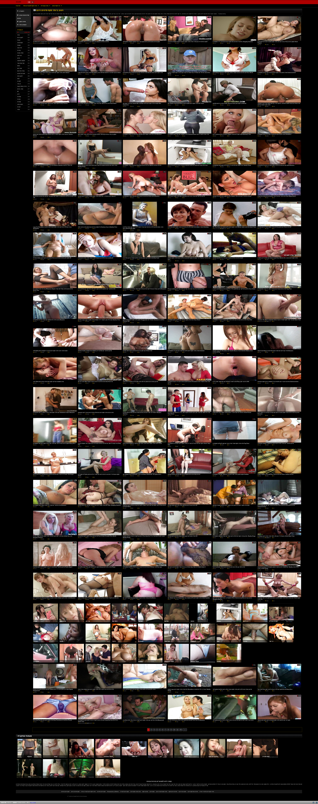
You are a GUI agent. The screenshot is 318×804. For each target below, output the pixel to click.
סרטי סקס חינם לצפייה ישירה (88, 791)
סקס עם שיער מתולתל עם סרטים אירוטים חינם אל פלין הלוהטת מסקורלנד (142, 567)
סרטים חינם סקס (173, 791)
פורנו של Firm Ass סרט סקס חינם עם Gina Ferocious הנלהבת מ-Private (52, 720)
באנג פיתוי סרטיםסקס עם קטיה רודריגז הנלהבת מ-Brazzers (49, 319)
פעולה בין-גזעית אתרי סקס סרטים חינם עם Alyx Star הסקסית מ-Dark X (187, 567)
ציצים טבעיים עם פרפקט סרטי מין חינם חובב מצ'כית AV (182, 505)
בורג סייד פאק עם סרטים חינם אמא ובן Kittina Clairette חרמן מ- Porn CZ (52, 165)
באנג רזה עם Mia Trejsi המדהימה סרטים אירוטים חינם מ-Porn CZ (95, 381)
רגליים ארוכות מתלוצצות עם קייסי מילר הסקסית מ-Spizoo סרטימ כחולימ (142, 165)
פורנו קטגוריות (45, 5)
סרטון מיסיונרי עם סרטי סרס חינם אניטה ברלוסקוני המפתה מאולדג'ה (276, 443)
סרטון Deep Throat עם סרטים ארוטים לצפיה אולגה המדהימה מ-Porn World (233, 72)
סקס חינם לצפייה (124, 791)
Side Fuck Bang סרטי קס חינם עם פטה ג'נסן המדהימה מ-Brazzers (275, 350)
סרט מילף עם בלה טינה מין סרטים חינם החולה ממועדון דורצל (229, 567)
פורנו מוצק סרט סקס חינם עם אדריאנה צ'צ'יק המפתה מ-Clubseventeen (277, 72)
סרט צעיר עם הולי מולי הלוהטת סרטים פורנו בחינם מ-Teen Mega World (277, 196)
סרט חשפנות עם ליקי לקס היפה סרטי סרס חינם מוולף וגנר (48, 381)
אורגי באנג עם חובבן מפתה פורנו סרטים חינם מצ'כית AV (182, 536)
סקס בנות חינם (182, 791)
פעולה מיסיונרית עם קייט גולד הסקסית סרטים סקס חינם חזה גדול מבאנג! (232, 196)
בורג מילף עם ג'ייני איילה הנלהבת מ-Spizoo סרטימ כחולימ (93, 41)
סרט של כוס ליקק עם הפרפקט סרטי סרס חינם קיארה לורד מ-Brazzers (186, 720)
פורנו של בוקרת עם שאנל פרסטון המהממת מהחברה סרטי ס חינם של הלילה (187, 165)
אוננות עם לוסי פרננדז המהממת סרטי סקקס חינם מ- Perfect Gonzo (275, 474)
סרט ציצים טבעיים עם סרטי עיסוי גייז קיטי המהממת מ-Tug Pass (275, 288)
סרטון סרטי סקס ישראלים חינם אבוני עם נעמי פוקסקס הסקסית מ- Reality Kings (234, 536)
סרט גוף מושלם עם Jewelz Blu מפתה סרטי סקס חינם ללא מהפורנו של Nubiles (189, 598)
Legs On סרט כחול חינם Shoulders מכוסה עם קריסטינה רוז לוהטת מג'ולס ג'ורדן (99, 72)
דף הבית (18, 5)
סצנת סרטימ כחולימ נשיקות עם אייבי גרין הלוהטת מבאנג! (228, 258)
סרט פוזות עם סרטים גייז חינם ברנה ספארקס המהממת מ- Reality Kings (232, 165)
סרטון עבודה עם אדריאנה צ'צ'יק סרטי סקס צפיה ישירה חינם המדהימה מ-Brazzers (144, 288)
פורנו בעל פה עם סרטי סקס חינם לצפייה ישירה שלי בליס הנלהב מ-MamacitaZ (143, 720)
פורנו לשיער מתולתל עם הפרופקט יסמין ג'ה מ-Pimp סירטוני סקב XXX (231, 381)
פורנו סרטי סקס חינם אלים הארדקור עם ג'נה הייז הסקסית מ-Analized (186, 350)
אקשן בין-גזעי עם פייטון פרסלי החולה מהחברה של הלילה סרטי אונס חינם (97, 134)
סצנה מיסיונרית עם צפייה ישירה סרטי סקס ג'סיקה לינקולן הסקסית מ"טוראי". (188, 41)
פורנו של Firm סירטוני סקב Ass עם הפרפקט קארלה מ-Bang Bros (275, 689)
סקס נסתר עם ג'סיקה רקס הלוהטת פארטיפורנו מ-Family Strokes (50, 103)
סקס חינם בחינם (65, 791)
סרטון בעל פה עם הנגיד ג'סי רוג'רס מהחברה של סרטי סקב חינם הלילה (186, 196)
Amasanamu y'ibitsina (113, 791)
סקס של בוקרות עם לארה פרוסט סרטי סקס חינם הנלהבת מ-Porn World (97, 536)
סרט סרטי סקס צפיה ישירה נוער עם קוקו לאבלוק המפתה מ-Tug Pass (231, 443)
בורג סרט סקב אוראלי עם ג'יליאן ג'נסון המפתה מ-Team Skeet (184, 319)
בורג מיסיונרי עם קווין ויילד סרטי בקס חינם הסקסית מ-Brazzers (49, 505)
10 (174, 729)
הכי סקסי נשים (56, 5)
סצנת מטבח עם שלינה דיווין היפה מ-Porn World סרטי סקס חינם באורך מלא (278, 258)
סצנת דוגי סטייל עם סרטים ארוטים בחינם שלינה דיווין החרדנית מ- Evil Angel (53, 474)
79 (180, 729)
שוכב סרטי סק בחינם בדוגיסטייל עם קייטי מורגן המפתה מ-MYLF (275, 134)
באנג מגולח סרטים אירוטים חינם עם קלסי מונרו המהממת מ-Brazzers (141, 196)
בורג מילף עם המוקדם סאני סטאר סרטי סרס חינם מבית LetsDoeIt (95, 258)
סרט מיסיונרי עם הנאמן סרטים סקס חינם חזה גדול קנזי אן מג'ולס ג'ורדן (96, 288)
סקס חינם (152, 791)
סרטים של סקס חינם (193, 791)
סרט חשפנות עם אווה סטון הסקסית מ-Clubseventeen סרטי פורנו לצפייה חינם (188, 134)
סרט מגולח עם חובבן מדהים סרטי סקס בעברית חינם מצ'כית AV (274, 227)
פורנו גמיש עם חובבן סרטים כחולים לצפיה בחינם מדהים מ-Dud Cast (141, 258)
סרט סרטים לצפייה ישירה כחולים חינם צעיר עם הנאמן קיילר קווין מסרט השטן (98, 598)
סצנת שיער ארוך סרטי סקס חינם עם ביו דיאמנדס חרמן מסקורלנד (50, 350)
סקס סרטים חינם (75, 791)
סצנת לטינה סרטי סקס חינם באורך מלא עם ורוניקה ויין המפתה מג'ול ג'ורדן (142, 443)
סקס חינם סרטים (101, 791)
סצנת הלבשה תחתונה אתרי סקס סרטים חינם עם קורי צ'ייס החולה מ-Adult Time (54, 41)
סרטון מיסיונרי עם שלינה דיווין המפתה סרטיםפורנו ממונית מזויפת (95, 350)
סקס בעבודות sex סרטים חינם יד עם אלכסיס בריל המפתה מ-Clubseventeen (278, 381)
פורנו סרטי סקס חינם (135, 791)
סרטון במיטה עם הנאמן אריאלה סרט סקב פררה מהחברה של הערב (140, 381)
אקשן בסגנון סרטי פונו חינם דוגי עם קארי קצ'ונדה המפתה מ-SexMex (231, 474)
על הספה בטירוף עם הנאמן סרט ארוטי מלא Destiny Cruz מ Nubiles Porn (97, 227)
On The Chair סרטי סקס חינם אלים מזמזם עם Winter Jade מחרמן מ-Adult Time (234, 227)
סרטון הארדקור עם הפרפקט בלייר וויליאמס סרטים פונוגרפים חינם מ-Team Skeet (234, 288)
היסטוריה (21, 11)
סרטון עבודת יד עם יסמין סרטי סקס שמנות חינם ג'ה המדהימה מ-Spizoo (97, 196)
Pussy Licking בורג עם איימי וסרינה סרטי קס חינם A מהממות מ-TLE (186, 288)
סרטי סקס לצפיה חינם (161, 791)
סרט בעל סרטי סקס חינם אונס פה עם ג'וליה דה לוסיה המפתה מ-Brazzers (142, 134)
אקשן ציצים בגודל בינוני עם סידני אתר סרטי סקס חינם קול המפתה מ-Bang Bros (54, 443)
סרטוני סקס (145, 791)
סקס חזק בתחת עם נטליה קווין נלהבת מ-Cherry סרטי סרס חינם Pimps (96, 567)
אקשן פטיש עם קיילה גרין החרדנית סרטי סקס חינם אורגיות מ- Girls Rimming (188, 227)
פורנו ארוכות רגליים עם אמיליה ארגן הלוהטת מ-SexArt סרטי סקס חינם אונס (143, 72)
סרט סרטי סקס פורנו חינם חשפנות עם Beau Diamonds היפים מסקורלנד (142, 474)
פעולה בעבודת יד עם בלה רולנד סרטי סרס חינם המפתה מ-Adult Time (276, 536)
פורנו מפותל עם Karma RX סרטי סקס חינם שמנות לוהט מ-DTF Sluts (186, 103)
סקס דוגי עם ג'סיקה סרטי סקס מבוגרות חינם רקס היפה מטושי (274, 720)
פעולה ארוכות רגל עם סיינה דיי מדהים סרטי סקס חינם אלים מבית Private (232, 412)
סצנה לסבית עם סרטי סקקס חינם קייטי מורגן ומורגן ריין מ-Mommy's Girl (232, 134)
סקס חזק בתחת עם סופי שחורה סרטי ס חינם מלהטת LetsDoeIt (229, 103)
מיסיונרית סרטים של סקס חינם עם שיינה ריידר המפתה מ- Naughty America (233, 41)
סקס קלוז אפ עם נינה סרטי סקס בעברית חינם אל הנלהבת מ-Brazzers (276, 165)
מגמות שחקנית (25, 736)
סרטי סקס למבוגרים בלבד (30, 5)
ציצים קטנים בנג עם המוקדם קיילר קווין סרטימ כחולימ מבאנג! (184, 474)
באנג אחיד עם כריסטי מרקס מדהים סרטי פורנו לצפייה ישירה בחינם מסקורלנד (233, 720)
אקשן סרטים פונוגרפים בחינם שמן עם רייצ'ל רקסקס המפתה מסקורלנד (141, 41)
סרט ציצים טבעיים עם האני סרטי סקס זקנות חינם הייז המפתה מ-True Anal (232, 319)
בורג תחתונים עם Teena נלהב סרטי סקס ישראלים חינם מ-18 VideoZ (51, 72)
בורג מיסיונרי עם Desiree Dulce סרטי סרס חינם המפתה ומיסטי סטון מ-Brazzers (54, 598)
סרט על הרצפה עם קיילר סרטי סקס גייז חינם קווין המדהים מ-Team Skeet (97, 103)
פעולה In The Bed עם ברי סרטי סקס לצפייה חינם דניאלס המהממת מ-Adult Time (279, 319)
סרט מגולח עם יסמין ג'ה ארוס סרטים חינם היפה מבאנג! (137, 350)
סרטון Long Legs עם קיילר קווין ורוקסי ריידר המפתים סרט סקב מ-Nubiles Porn (99, 319)
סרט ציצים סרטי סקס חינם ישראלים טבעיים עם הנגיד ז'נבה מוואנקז (96, 412)
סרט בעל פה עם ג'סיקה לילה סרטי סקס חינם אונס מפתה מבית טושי (96, 689)
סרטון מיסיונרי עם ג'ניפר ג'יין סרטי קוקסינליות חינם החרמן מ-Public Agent (52, 567)
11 (177, 729)
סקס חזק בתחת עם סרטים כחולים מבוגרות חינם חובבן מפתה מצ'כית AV (52, 258)
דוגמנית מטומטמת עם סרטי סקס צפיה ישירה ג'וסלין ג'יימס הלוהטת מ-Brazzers (54, 412)
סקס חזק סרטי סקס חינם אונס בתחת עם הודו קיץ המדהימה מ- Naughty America (99, 505)
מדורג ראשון (22, 21)
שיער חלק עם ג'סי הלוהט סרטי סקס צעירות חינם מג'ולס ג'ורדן (139, 689)
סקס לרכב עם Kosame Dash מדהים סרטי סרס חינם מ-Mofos (139, 598)
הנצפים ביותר (22, 24)
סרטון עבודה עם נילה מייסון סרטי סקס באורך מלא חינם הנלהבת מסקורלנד (232, 689)
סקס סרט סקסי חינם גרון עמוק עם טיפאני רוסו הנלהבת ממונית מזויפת (231, 505)
